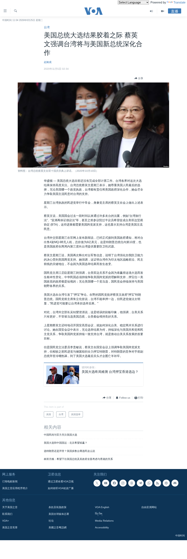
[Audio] (151, 11)
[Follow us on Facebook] (114, 483)
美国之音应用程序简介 (15, 488)
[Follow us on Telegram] (140, 483)
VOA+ (5, 520)
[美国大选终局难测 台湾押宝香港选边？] (62, 374)
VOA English (102, 507)
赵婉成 (47, 62)
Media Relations (104, 520)
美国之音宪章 (10, 527)
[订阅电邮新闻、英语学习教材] (174, 483)
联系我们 (7, 513)
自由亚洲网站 (149, 507)
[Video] (162, 11)
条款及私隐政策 (57, 507)
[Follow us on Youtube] (105, 483)
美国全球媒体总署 (59, 513)
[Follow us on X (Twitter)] (97, 483)
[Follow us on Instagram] (122, 483)
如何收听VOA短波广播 (61, 488)
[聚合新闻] (157, 483)
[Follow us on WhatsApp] (148, 483)
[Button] (138, 78)
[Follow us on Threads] (131, 483)
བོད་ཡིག (98, 513)
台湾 (47, 27)
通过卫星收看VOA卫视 (61, 481)
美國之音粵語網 (57, 527)
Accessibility (102, 527)
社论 (51, 520)
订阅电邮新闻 (10, 481)
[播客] (166, 483)
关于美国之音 (10, 507)
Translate (179, 2)
